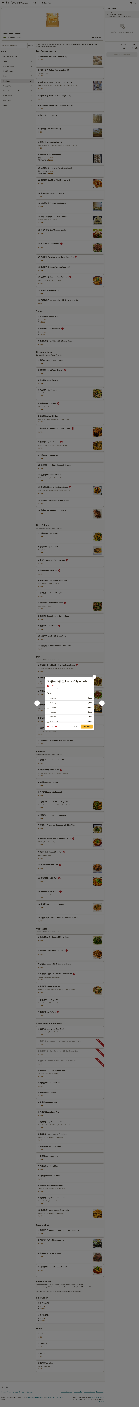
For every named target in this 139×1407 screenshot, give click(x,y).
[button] (37, 705)
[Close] (94, 677)
